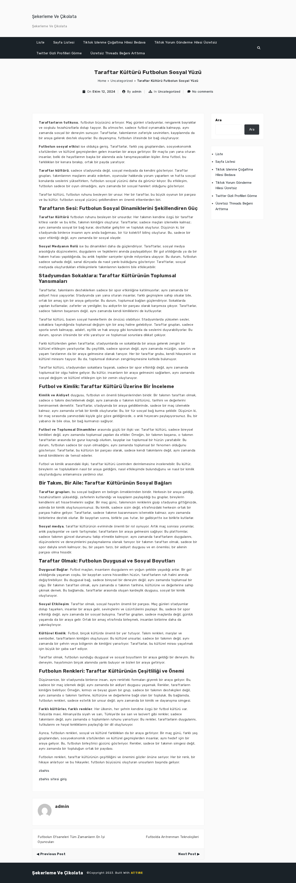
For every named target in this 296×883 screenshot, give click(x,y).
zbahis (44, 771)
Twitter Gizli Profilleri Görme (59, 53)
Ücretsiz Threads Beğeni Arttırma (117, 53)
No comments (202, 91)
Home (102, 80)
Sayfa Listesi (64, 42)
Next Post (187, 854)
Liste (40, 42)
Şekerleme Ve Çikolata (54, 16)
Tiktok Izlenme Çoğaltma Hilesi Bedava (114, 42)
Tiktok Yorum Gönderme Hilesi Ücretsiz (185, 42)
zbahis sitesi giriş (53, 779)
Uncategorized (122, 80)
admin (136, 91)
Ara (218, 120)
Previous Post (52, 854)
